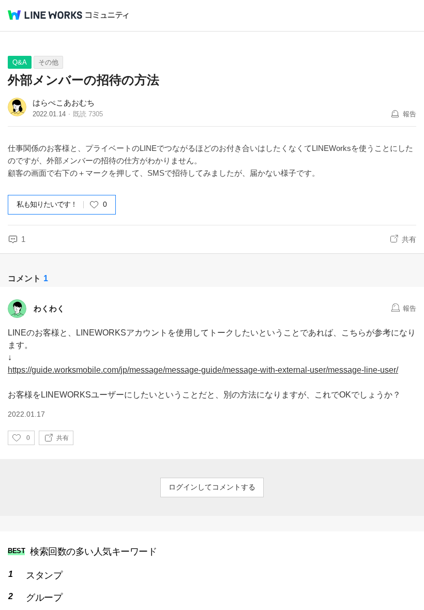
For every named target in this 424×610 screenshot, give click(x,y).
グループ (44, 597)
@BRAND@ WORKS (45, 15)
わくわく (49, 308)
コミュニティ (107, 15)
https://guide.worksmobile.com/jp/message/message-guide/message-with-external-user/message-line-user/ (203, 369)
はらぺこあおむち (64, 102)
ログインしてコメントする (212, 487)
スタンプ (44, 575)
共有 (409, 239)
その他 (48, 62)
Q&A (19, 62)
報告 (409, 114)
